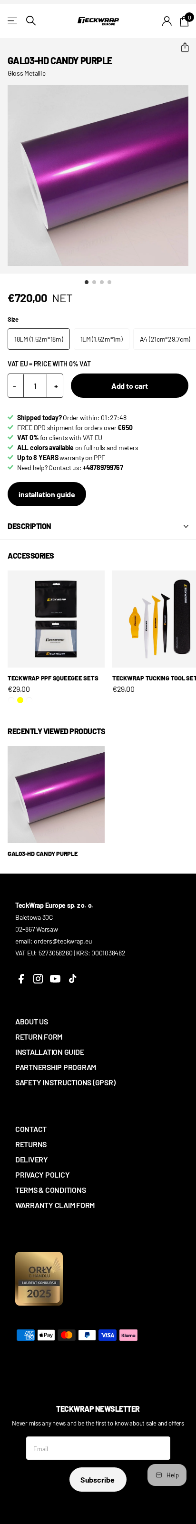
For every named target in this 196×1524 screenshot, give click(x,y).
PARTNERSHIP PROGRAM (55, 1067)
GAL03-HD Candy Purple (43, 853)
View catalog (13, 20)
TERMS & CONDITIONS (50, 1189)
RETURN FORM (38, 1036)
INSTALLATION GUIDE (49, 1051)
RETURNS (31, 1144)
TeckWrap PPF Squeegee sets (53, 678)
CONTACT (31, 1128)
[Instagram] (38, 978)
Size (13, 319)
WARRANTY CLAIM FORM (55, 1204)
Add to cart (129, 385)
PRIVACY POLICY (42, 1174)
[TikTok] (72, 978)
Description (29, 526)
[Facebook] (21, 978)
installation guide (47, 494)
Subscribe (98, 1479)
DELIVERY (31, 1159)
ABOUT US (31, 1021)
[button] (181, 47)
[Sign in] (167, 21)
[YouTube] (55, 978)
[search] (31, 20)
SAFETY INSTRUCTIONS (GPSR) (65, 1082)
